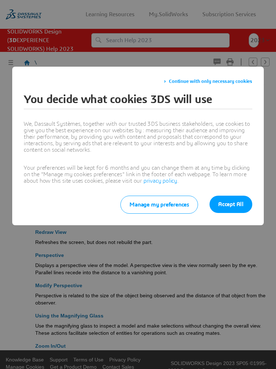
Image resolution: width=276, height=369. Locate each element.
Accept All (231, 204)
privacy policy (160, 181)
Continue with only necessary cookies (210, 81)
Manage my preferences (159, 205)
